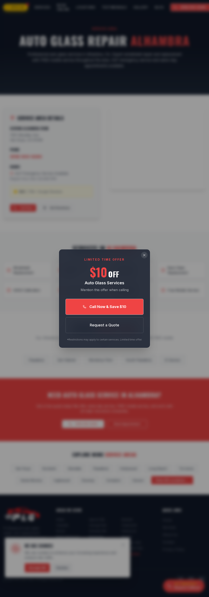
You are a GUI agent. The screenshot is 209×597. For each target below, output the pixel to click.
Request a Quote (104, 325)
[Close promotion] (144, 255)
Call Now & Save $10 (107, 307)
